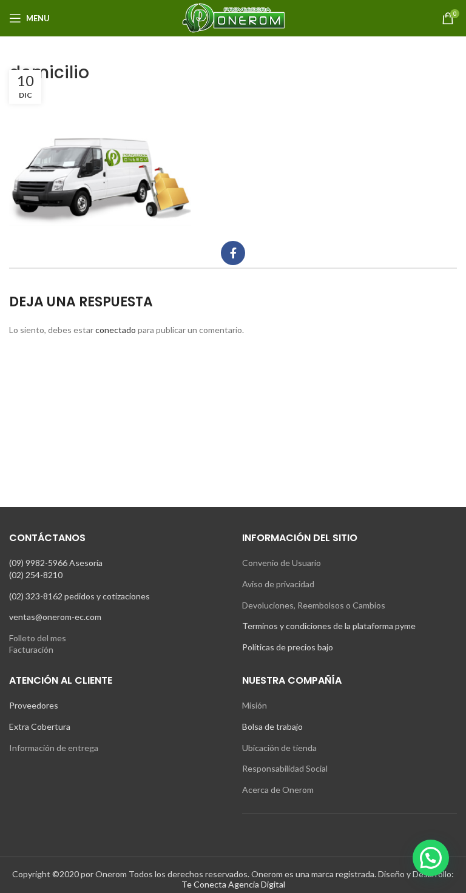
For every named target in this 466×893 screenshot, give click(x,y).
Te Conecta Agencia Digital (233, 884)
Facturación (31, 649)
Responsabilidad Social (285, 768)
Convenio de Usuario (281, 563)
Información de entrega (53, 748)
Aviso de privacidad (278, 584)
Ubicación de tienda (279, 748)
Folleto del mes (37, 638)
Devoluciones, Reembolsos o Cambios (313, 605)
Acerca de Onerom (278, 789)
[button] (431, 858)
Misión (254, 705)
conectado (115, 330)
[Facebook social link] (233, 253)
